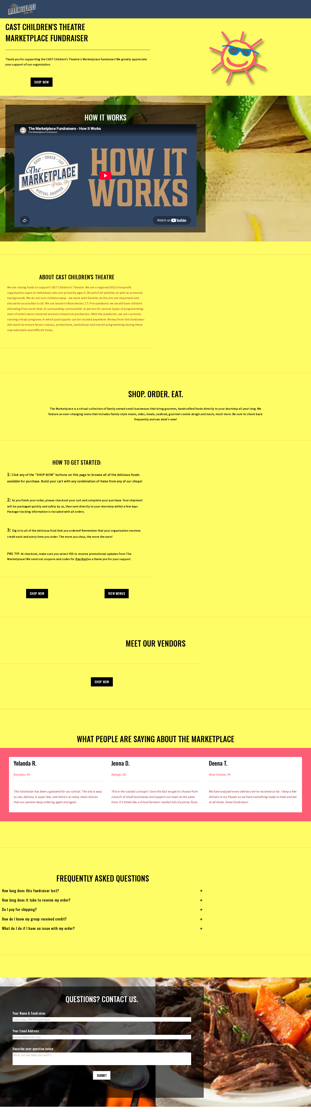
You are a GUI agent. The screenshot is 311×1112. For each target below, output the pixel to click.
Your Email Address (26, 1036)
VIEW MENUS (116, 593)
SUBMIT (102, 1080)
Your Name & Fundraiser (29, 1018)
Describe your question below (33, 1054)
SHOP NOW (41, 82)
